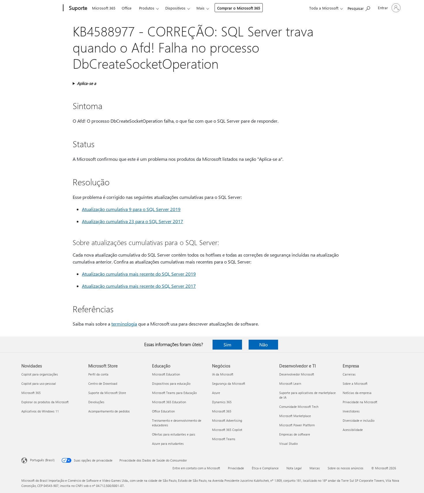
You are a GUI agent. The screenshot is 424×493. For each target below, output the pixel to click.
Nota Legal (294, 468)
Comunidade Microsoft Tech (298, 406)
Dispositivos (175, 7)
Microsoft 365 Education (169, 402)
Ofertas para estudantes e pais (173, 434)
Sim (227, 344)
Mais (200, 7)
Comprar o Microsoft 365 (238, 7)
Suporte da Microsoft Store (107, 393)
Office (127, 7)
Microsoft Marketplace (295, 416)
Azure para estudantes (168, 443)
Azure (216, 393)
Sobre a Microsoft (355, 383)
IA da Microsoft (222, 374)
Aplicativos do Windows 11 (40, 411)
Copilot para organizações (39, 374)
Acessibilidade (353, 429)
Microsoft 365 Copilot (227, 429)
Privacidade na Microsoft (360, 402)
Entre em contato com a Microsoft (196, 468)
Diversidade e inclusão (358, 420)
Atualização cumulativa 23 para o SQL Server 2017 (132, 221)
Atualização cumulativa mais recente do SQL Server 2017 (139, 286)
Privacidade (236, 468)
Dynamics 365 (222, 402)
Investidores (351, 411)
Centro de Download (102, 383)
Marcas (314, 468)
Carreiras (349, 374)
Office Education (163, 411)
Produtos (146, 7)
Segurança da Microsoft (228, 383)
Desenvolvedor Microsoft (296, 374)
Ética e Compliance (265, 468)
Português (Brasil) (42, 460)
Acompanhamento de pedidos (109, 411)
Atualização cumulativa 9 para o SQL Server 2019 (131, 209)
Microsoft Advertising (227, 420)
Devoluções (96, 402)
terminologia (124, 324)
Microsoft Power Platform (297, 425)
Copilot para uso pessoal (38, 383)
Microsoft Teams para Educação (174, 393)
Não (263, 344)
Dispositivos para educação (171, 383)
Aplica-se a (86, 83)
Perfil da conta (98, 374)
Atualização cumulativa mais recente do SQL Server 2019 (139, 274)
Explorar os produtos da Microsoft (45, 402)
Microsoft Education (166, 374)
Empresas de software (294, 434)
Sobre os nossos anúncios (345, 468)
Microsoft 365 (103, 7)
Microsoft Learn (290, 383)
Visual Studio (288, 443)
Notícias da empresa (357, 393)
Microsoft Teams (223, 439)
